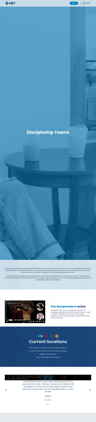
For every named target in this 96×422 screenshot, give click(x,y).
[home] (10, 3)
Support (73, 3)
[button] (85, 3)
